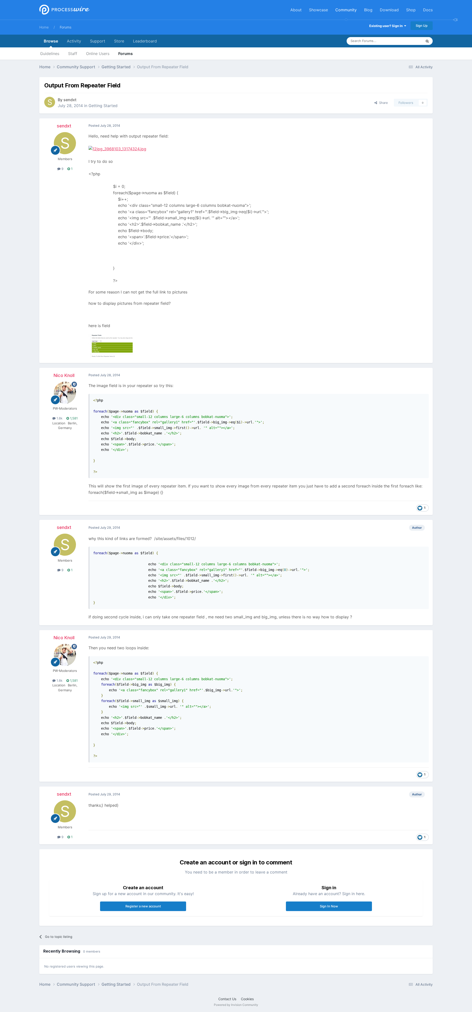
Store (119, 41)
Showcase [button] (318, 9)
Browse (51, 41)
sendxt (69, 99)
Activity (74, 41)
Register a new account (143, 906)
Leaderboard (145, 41)
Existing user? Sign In (386, 26)
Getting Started (103, 105)
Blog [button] (368, 9)
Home (44, 27)
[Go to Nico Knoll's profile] (65, 393)
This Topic (408, 41)
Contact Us (227, 999)
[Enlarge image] (117, 148)
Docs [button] (428, 9)
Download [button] (389, 9)
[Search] (427, 41)
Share (382, 103)
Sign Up (422, 26)
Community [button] (346, 9)
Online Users (97, 53)
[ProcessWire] (63, 10)
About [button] (296, 9)
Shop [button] (411, 9)
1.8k (59, 418)
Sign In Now (329, 906)
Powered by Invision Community (236, 1005)
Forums (65, 27)
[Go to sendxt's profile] (49, 102)
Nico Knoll (64, 375)
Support (97, 41)
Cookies (247, 999)
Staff (72, 53)
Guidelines (49, 53)
